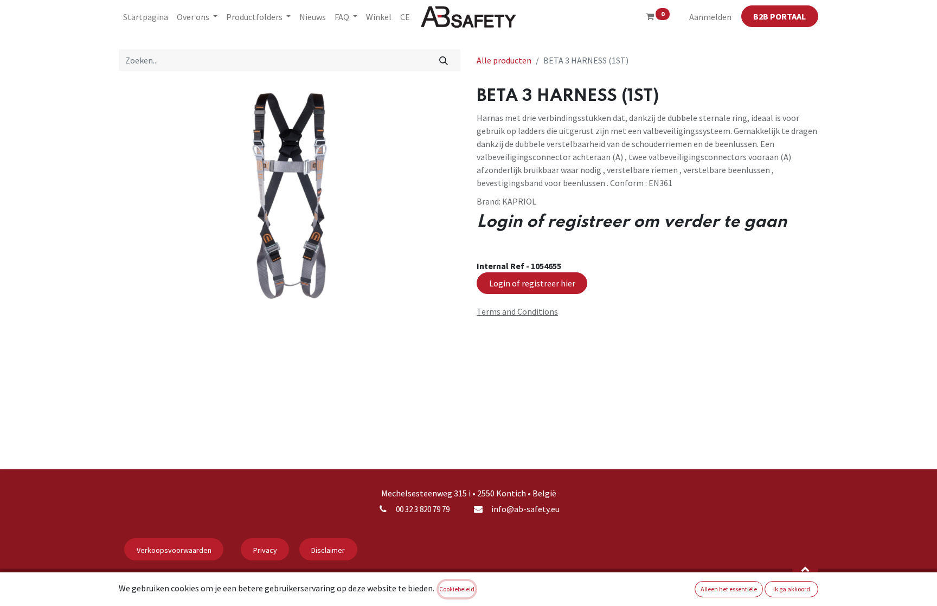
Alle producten (504, 60)
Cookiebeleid (456, 589)
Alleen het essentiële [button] (729, 589)
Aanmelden (710, 16)
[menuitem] (145, 17)
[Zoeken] (443, 60)
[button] (805, 569)
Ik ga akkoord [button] (791, 589)
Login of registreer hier (532, 283)
